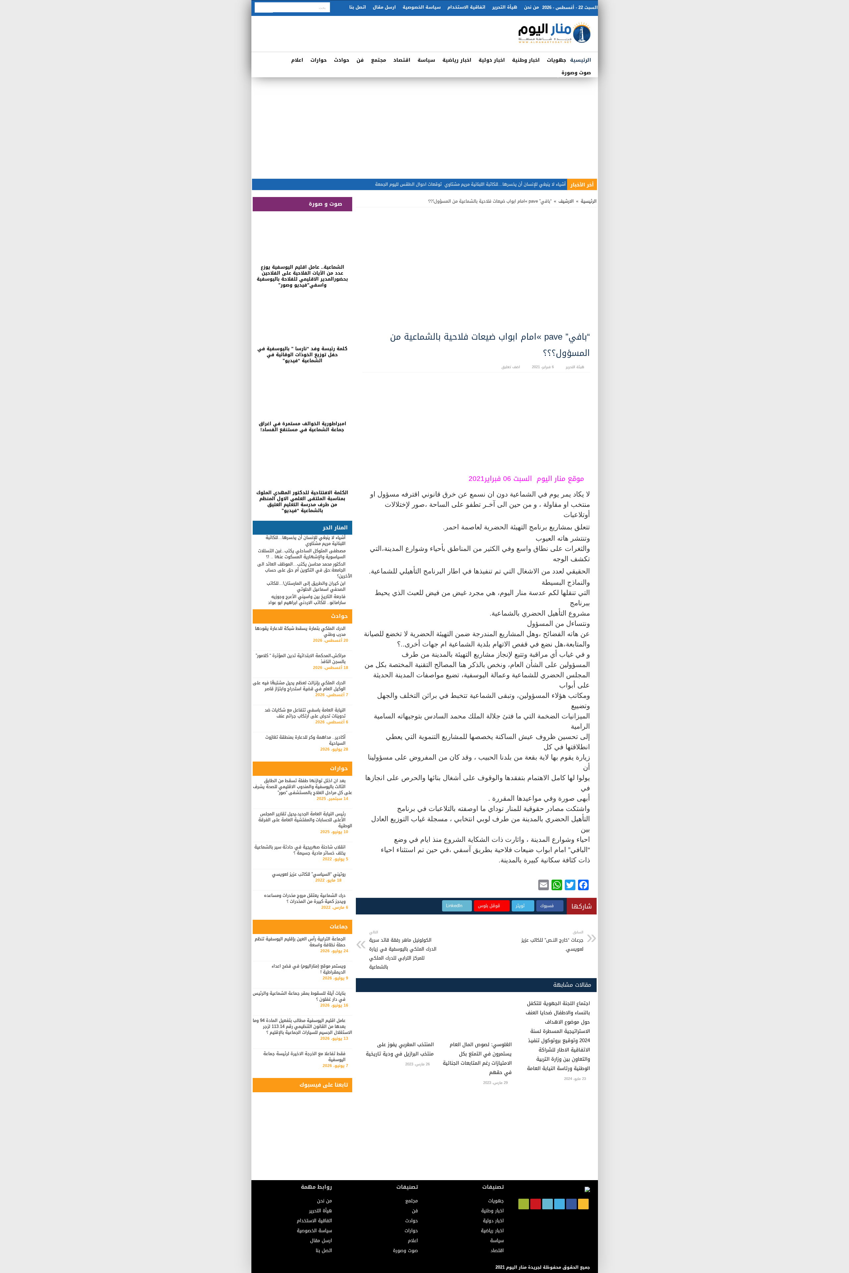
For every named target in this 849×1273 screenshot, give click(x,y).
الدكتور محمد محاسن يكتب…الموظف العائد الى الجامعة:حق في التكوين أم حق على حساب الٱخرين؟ (304, 570)
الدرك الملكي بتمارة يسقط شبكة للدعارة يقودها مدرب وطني (300, 631)
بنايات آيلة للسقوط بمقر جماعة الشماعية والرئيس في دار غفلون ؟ (299, 996)
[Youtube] (535, 1204)
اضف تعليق (510, 367)
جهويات (556, 60)
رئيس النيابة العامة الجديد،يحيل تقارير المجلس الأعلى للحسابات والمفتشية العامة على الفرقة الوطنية (305, 820)
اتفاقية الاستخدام (466, 7)
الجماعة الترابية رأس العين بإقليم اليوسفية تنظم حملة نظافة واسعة (300, 942)
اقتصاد (401, 60)
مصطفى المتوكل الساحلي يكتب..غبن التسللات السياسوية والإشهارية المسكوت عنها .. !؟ (302, 554)
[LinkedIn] (547, 1204)
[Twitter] (559, 1204)
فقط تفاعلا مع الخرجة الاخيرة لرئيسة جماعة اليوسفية (304, 1056)
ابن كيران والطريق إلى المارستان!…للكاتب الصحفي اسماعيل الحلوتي (306, 586)
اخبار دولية (492, 60)
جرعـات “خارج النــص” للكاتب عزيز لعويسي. (552, 941)
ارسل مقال (384, 7)
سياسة (426, 60)
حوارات (318, 60)
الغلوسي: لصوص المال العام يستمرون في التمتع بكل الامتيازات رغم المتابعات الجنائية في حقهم (477, 1058)
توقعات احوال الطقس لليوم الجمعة (408, 184)
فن (360, 60)
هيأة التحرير (504, 7)
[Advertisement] (424, 127)
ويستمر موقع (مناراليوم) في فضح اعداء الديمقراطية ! (309, 969)
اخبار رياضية (456, 60)
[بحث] (264, 7)
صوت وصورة (576, 72)
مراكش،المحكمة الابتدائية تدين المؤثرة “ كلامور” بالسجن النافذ (301, 658)
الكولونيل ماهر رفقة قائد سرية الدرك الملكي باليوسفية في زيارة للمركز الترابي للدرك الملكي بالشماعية (402, 950)
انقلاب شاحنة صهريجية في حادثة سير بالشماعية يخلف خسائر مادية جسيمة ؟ (300, 850)
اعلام (297, 60)
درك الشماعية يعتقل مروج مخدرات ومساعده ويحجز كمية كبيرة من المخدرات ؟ (305, 898)
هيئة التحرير (575, 367)
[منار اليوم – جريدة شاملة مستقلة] (554, 35)
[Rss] (583, 1204)
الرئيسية (580, 60)
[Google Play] (523, 1204)
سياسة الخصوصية (422, 7)
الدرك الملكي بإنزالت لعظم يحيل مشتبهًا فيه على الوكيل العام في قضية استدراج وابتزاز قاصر (299, 686)
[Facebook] (571, 1204)
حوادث (341, 60)
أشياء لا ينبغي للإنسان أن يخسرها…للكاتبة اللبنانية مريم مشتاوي (505, 184)
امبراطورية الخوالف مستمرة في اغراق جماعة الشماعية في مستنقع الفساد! (302, 426)
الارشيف (566, 201)
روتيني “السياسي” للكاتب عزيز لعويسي (309, 874)
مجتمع (378, 60)
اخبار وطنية (526, 60)
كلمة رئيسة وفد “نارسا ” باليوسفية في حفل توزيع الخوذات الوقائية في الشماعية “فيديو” (302, 354)
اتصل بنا (357, 7)
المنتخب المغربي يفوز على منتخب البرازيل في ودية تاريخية (400, 1049)
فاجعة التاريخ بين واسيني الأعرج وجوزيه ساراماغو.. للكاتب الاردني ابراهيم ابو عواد (307, 599)
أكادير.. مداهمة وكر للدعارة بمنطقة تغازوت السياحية (305, 740)
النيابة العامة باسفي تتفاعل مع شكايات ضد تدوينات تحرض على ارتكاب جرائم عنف (305, 713)
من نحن (531, 7)
